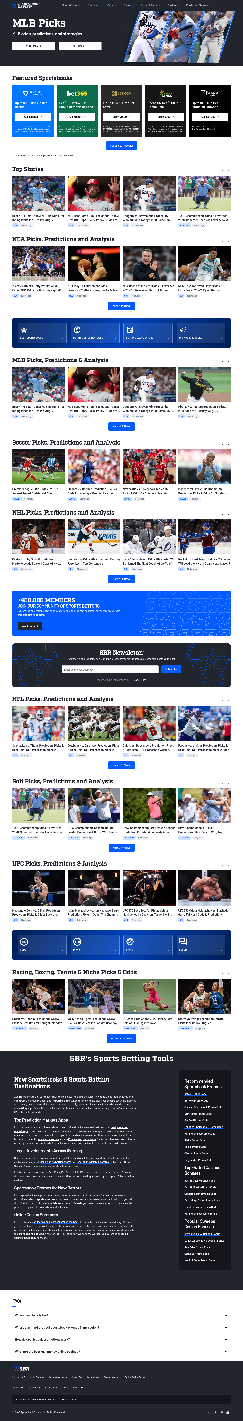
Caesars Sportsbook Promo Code (203, 1107)
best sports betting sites (55, 1100)
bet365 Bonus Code (195, 1093)
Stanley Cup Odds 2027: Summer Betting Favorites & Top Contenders (94, 561)
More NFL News (121, 765)
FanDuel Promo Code (196, 1120)
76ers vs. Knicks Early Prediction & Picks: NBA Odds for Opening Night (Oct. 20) (38, 288)
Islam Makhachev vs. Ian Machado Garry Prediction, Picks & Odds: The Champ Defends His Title (93, 913)
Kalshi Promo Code (195, 1146)
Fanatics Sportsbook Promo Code (203, 1126)
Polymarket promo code (82, 1139)
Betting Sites (92, 1377)
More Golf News (121, 847)
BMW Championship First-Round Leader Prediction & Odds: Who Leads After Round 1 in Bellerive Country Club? (149, 830)
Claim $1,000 (208, 116)
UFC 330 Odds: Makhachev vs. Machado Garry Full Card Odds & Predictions (203, 912)
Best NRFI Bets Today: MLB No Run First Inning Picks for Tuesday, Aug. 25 (38, 218)
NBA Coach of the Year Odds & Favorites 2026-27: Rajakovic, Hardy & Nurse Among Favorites (148, 288)
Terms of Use (18, 1387)
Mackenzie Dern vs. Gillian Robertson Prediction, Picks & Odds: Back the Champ (36, 913)
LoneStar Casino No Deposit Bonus (204, 1240)
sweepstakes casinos (65, 1221)
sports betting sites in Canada (110, 1108)
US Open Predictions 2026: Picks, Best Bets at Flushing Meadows (147, 1021)
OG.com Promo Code (196, 1153)
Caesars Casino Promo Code (200, 1193)
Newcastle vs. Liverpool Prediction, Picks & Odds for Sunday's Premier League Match (145, 491)
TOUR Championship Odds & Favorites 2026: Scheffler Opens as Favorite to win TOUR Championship (204, 218)
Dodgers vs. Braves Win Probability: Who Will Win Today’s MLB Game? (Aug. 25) (148, 218)
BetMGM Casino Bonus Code (200, 1187)
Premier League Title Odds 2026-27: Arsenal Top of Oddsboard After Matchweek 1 (35, 491)
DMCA (66, 1387)
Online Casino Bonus (135, 1377)
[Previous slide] (222, 170)
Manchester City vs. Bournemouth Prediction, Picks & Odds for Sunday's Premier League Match (202, 491)
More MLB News (122, 426)
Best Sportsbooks (112, 1377)
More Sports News (121, 1038)
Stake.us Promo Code (196, 1253)
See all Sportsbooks (121, 145)
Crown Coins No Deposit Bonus (202, 1233)
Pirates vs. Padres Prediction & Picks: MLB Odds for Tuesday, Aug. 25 (202, 409)
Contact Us (34, 1387)
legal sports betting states (56, 1161)
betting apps (25, 1108)
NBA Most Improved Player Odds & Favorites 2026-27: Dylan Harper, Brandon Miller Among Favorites (200, 288)
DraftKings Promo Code (198, 1113)
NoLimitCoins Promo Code (199, 1260)
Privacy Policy (139, 679)
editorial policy (47, 1108)
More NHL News (122, 578)
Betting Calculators (57, 1377)
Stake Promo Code (194, 1140)
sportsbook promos (48, 1199)
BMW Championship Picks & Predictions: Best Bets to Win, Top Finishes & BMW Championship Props (202, 830)
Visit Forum (28, 626)
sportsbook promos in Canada (65, 1203)
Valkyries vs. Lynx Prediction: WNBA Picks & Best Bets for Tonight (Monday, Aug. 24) (93, 1021)
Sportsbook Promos (21, 1377)
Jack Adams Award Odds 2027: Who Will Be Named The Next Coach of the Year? (149, 561)
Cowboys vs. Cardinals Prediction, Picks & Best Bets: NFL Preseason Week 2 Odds (93, 748)
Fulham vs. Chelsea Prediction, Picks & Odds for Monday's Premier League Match (92, 491)
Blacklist (40, 1377)
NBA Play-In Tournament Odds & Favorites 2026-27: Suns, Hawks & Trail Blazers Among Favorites (93, 288)
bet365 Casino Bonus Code (199, 1180)
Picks (32, 45)
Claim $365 (75, 116)
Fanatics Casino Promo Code (200, 1207)
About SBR (78, 1387)
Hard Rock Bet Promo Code (199, 1133)
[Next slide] (228, 170)
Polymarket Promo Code (198, 1160)
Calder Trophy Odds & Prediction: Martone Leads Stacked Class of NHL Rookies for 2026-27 (35, 561)
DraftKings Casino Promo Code (202, 1200)
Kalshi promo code (48, 1139)
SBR (19, 1096)
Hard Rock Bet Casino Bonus (200, 1213)
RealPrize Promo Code (197, 1247)
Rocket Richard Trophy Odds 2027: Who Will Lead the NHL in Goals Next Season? (204, 561)
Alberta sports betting (78, 1176)
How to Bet (76, 1377)
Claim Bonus (31, 116)
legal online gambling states (93, 1161)
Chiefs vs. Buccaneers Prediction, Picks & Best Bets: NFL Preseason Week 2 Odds (148, 748)
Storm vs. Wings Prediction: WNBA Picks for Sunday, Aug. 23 (201, 1021)
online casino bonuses (31, 1233)
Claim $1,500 (120, 116)
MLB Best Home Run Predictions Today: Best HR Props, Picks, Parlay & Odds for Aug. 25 (93, 218)
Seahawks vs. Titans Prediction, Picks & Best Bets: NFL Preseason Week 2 (38, 747)
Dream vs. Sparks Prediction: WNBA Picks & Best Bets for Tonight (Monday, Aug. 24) (37, 1021)
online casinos (41, 1221)
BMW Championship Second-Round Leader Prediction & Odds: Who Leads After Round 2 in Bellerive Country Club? (93, 830)
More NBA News (121, 305)
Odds (78, 45)
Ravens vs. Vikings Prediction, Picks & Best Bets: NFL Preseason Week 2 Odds (203, 747)
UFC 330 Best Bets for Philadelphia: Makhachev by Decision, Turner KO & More (146, 913)
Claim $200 (164, 116)
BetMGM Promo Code (196, 1100)
